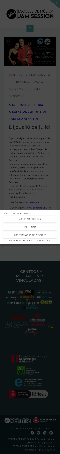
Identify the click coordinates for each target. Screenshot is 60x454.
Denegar (30, 227)
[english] (27, 213)
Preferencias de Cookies (30, 235)
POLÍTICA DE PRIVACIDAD (38, 240)
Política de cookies (17, 240)
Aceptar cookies (30, 219)
